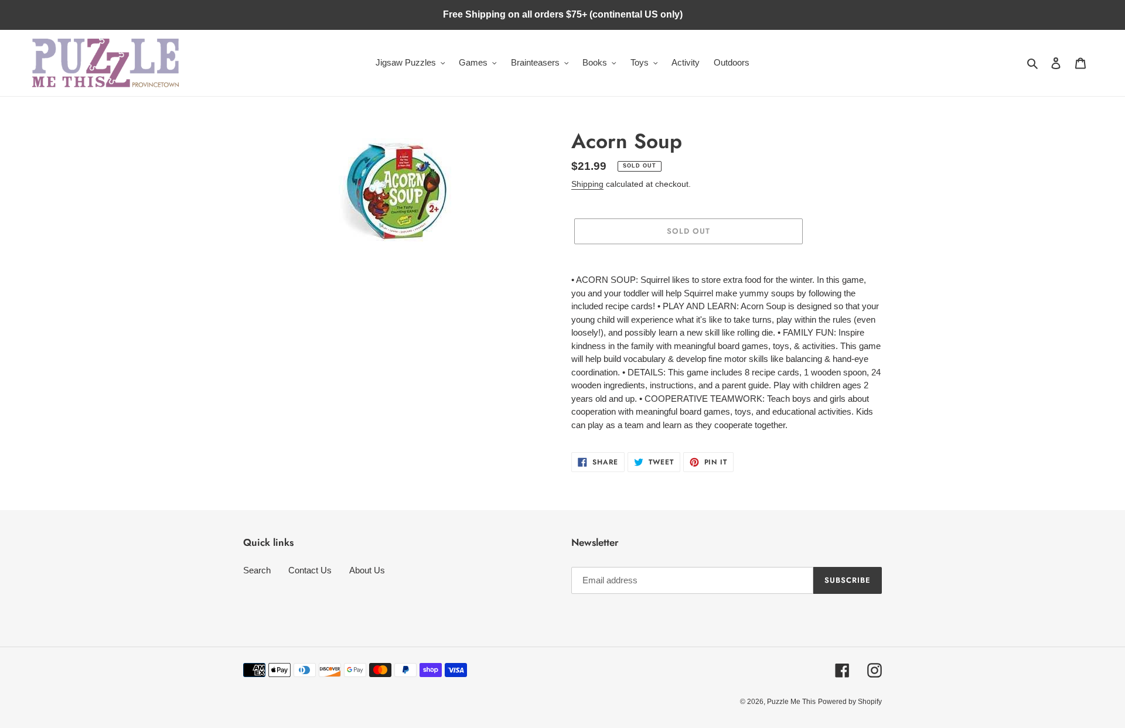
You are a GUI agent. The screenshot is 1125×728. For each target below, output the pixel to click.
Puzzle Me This (791, 702)
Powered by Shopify (850, 702)
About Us (367, 570)
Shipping (587, 184)
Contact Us (310, 570)
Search (257, 570)
